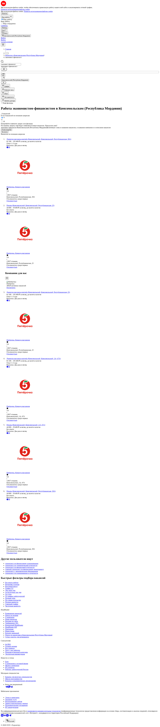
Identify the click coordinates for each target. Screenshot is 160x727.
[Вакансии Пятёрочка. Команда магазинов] (82, 167)
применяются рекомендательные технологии (44, 711)
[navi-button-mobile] (3, 44)
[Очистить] (4, 69)
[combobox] (11, 64)
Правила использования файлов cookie (38, 11)
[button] (3, 38)
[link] (4, 33)
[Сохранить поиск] (3, 75)
